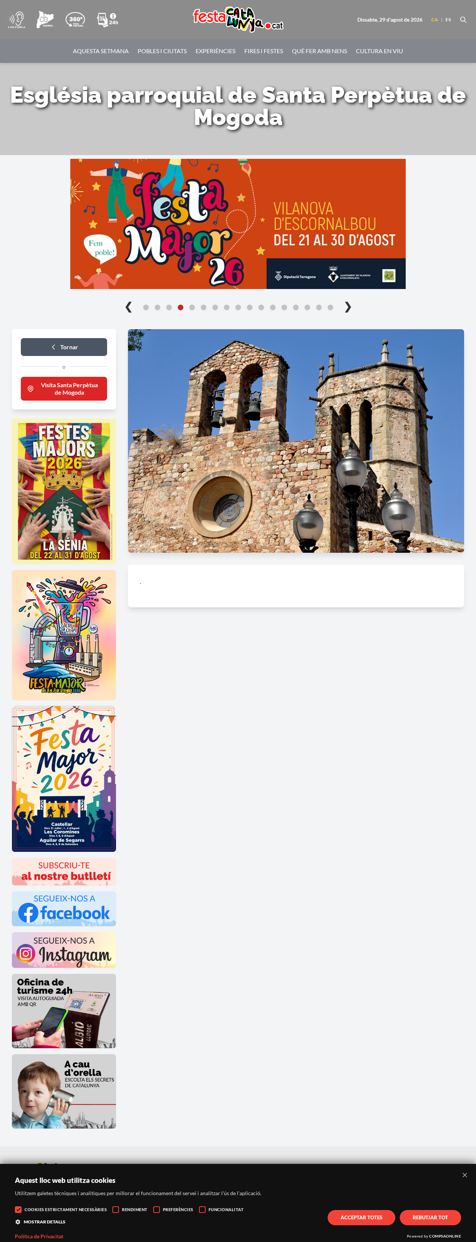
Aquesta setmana (101, 50)
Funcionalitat (226, 1209)
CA (434, 19)
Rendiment (135, 1209)
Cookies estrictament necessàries (66, 1209)
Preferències (178, 1209)
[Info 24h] (107, 20)
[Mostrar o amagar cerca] (463, 19)
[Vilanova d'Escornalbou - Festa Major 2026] (238, 224)
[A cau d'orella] (16, 20)
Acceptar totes (361, 1217)
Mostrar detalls (44, 1222)
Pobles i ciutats (162, 50)
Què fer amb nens (319, 50)
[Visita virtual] (75, 20)
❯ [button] (348, 305)
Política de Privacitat (39, 1236)
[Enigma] (45, 20)
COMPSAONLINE (445, 1236)
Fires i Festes (263, 50)
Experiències (215, 50)
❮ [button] (128, 305)
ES (448, 19)
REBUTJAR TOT (430, 1217)
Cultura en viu (379, 50)
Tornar (69, 346)
